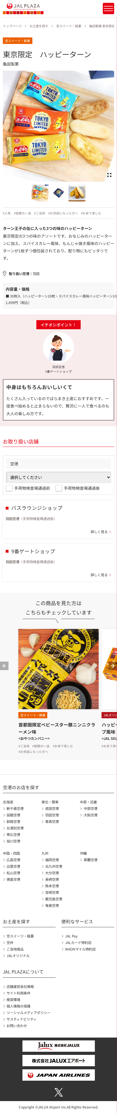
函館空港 (13, 815)
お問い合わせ (17, 1025)
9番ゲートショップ (33, 551)
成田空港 (52, 808)
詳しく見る (99, 531)
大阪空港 (90, 815)
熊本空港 (52, 885)
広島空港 (13, 859)
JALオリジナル (18, 955)
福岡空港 (52, 859)
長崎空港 (52, 879)
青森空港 (52, 821)
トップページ (12, 26)
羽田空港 (52, 815)
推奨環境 (13, 999)
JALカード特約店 (78, 942)
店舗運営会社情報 (20, 986)
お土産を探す (39, 26)
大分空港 (52, 872)
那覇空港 (90, 859)
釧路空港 (13, 821)
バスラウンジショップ (36, 507)
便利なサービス (77, 921)
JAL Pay (71, 936)
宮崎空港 (52, 892)
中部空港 (90, 808)
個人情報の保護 (18, 1006)
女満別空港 (15, 828)
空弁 (10, 942)
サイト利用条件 (18, 993)
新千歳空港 (15, 808)
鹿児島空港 (53, 898)
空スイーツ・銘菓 (68, 26)
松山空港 (13, 872)
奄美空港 (52, 905)
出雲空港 (13, 866)
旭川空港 (13, 841)
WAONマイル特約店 (80, 949)
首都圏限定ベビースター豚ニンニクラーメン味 (56, 728)
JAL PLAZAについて (23, 971)
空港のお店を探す (21, 787)
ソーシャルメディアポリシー (29, 1012)
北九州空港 (53, 866)
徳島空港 (13, 879)
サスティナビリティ (22, 1019)
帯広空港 (13, 834)
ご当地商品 (15, 949)
